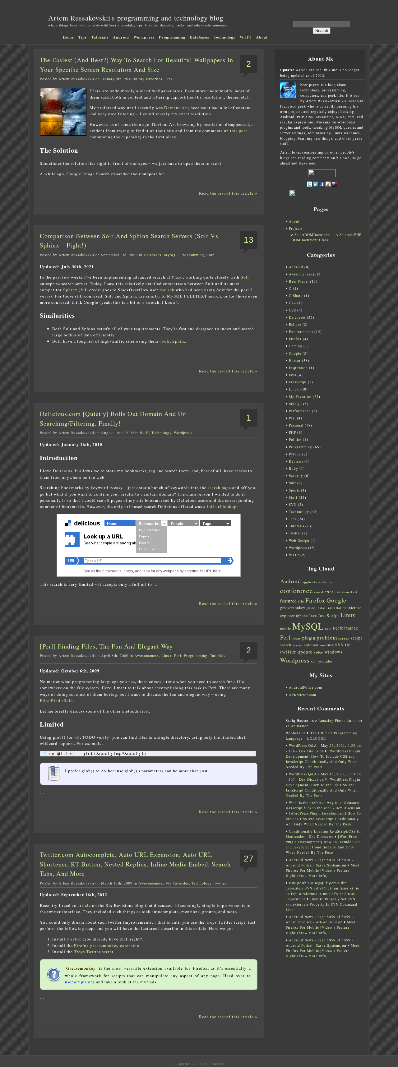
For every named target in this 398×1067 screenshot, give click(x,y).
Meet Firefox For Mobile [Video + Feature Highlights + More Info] (322, 870)
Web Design (299, 540)
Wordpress (144, 37)
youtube (325, 660)
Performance (300, 411)
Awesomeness (146, 655)
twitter (288, 651)
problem (327, 637)
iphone (302, 615)
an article (81, 905)
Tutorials (100, 37)
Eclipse (295, 324)
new (328, 628)
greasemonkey (292, 607)
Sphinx (70, 290)
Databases (199, 37)
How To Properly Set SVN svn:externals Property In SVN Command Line (321, 904)
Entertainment (301, 331)
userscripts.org (80, 982)
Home (68, 37)
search (285, 644)
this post (238, 130)
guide (311, 608)
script (356, 638)
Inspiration (298, 367)
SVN (293, 504)
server (298, 645)
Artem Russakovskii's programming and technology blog (135, 17)
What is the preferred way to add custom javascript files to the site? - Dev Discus (322, 805)
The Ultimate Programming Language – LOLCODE (321, 736)
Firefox (74, 939)
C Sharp (296, 295)
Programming (172, 37)
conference (296, 590)
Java (292, 374)
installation (337, 608)
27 (249, 858)
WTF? (246, 37)
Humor (295, 360)
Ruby (293, 468)
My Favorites (150, 78)
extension (342, 592)
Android (121, 37)
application (311, 582)
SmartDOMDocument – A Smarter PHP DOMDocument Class (326, 237)
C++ (292, 302)
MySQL (171, 254)
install (322, 608)
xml (314, 661)
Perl (177, 655)
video (318, 651)
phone (296, 638)
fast (354, 592)
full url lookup (222, 506)
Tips (82, 37)
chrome (327, 582)
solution (311, 644)
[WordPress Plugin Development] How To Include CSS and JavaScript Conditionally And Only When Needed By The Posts (323, 818)
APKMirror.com (302, 694)
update (305, 652)
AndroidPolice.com (305, 687)
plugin (308, 638)
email (318, 592)
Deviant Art (176, 107)
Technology (224, 37)
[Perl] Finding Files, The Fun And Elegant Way (106, 646)
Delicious (62, 470)
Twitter (220, 882)
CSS (292, 310)
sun (322, 645)
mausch (167, 290)
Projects (296, 228)
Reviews (296, 461)
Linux (166, 655)
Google (295, 353)
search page (219, 487)
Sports (294, 490)
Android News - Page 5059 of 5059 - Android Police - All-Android (319, 919)
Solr (210, 254)
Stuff (144, 432)
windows (333, 652)
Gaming (295, 346)
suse (330, 644)
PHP (292, 432)
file (301, 601)
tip (348, 645)
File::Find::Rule (56, 700)
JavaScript (298, 382)
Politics (295, 439)
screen (343, 637)
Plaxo (177, 277)
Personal (296, 425)
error (329, 591)
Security (296, 475)
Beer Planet (299, 281)
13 (249, 240)
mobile (285, 628)
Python (295, 454)
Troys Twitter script (93, 951)
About (262, 37)
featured (288, 601)
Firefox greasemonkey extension (106, 945)
